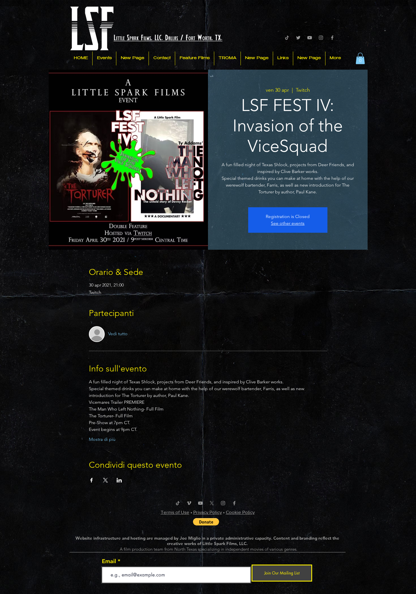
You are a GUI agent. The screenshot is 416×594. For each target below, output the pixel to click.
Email (109, 561)
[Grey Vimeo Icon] (189, 503)
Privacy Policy (207, 512)
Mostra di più (102, 439)
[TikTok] (287, 37)
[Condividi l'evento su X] (105, 480)
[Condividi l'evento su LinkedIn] (119, 480)
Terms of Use (175, 512)
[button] (360, 58)
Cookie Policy (240, 512)
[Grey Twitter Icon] (298, 37)
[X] (212, 503)
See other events (288, 223)
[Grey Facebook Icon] (332, 37)
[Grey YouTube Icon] (309, 37)
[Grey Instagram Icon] (321, 37)
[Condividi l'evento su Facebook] (91, 480)
